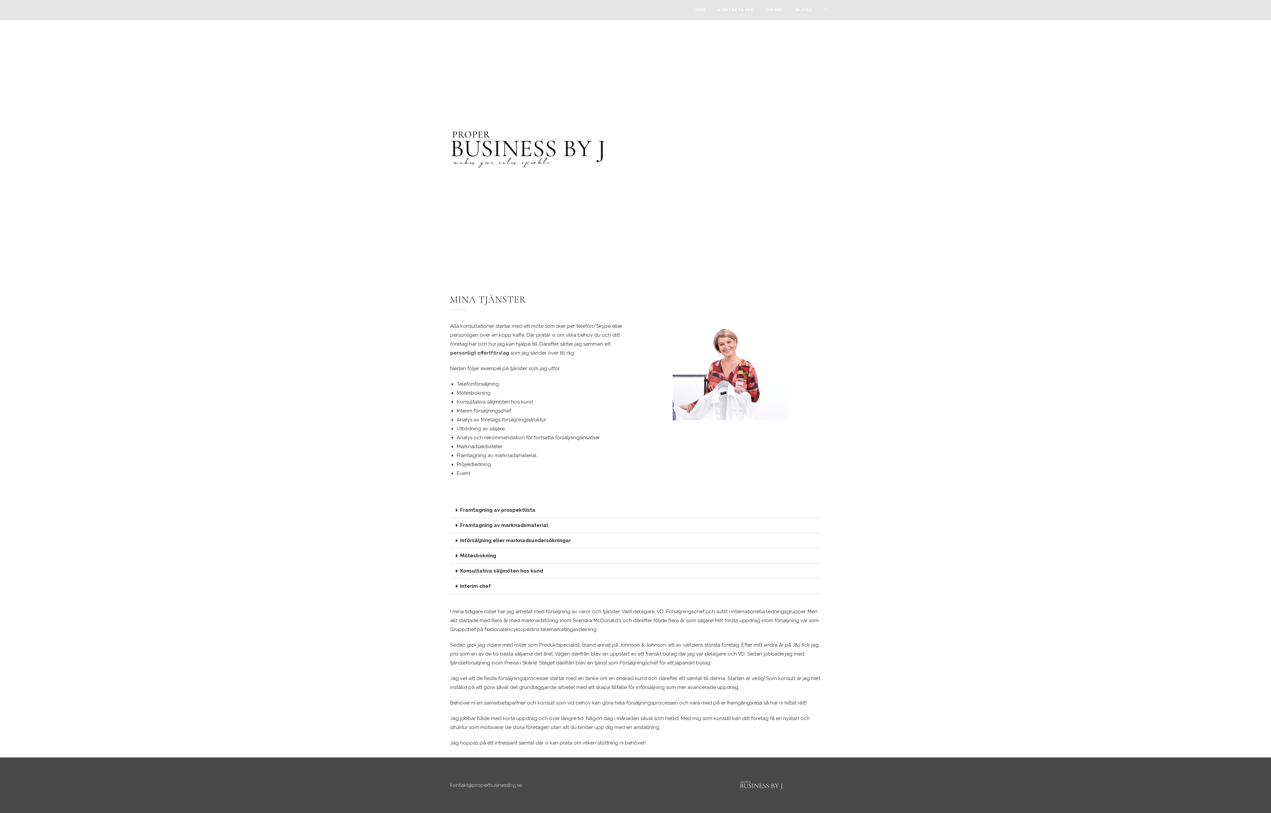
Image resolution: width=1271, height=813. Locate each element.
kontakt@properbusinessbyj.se (486, 785)
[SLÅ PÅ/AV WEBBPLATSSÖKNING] (826, 10)
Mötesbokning (478, 556)
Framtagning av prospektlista (498, 510)
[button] (635, 510)
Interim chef (475, 586)
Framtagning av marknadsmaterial (504, 525)
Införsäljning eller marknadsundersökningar (515, 540)
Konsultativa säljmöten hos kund (501, 571)
